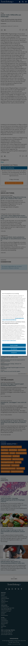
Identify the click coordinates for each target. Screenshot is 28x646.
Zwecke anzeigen (14, 345)
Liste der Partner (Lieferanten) (9, 340)
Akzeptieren (14, 352)
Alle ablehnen (14, 349)
